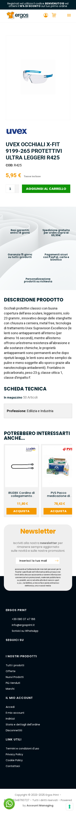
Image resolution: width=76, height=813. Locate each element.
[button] (9, 803)
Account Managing (40, 805)
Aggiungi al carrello (46, 188)
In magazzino (13, 397)
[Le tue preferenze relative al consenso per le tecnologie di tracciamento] (69, 806)
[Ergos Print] (17, 16)
